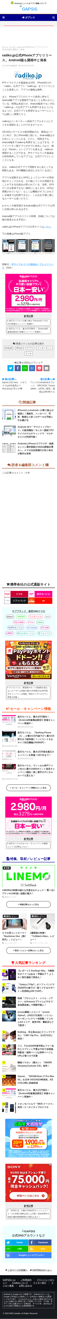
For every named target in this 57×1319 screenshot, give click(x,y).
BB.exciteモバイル (25, 633)
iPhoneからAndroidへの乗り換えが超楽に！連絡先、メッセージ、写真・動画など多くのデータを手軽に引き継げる (36, 415)
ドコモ (19, 594)
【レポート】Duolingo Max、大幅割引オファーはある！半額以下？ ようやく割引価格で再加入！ (36, 974)
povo (48, 616)
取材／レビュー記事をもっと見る (29, 950)
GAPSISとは (9, 1280)
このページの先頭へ (18, 1270)
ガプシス (30, 17)
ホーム (5, 47)
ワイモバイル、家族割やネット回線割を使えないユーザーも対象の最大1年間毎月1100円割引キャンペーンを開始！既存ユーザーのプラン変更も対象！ (28, 692)
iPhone (19, 348)
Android (8, 348)
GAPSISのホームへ (42, 1270)
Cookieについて (20, 1283)
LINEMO (21, 616)
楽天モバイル (43, 594)
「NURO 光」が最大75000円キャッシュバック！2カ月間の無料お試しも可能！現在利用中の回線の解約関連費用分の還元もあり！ (28, 1213)
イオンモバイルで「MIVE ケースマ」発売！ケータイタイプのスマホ (36, 1105)
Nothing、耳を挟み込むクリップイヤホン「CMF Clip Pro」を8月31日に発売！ (36, 1035)
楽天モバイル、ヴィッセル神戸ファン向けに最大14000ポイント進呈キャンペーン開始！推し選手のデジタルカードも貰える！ (36, 770)
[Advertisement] (28, 37)
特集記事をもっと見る (29, 904)
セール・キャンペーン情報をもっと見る (29, 788)
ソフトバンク (19, 600)
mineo (40, 622)
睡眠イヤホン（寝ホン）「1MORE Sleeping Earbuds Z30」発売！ (35, 1064)
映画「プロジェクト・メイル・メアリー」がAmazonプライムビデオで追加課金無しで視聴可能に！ (35, 1001)
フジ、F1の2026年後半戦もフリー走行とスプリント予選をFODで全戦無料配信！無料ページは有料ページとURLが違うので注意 (36, 1051)
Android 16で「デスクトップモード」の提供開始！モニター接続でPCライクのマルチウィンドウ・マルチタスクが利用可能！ (36, 432)
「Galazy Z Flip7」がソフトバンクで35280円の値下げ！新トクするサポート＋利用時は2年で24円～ (36, 987)
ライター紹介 (39, 1283)
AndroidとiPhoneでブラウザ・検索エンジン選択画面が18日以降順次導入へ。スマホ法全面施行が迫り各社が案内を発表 (36, 448)
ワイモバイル (35, 616)
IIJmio (30, 622)
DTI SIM (45, 627)
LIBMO (9, 633)
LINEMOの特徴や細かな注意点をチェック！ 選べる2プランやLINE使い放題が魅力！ (28, 892)
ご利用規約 (26, 1280)
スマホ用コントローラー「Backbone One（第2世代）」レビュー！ (14, 936)
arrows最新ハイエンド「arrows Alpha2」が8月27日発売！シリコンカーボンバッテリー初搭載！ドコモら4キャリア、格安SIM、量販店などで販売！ (36, 1018)
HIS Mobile (32, 627)
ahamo (10, 616)
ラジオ (12, 47)
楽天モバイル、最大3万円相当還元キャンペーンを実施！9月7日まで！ (36, 753)
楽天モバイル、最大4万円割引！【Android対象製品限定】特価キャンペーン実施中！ (28, 330)
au (43, 600)
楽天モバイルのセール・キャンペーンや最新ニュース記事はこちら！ (28, 845)
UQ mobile (19, 622)
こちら (47, 226)
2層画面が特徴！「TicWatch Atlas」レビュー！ (42, 936)
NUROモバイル (15, 627)
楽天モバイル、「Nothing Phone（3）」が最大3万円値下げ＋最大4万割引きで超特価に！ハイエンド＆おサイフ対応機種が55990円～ (36, 737)
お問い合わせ (25, 1286)
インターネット (44, 348)
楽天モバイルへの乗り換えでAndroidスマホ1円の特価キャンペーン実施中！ (28, 322)
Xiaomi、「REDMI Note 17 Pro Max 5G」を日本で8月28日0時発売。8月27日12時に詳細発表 (36, 1079)
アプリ (30, 348)
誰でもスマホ (44, 633)
